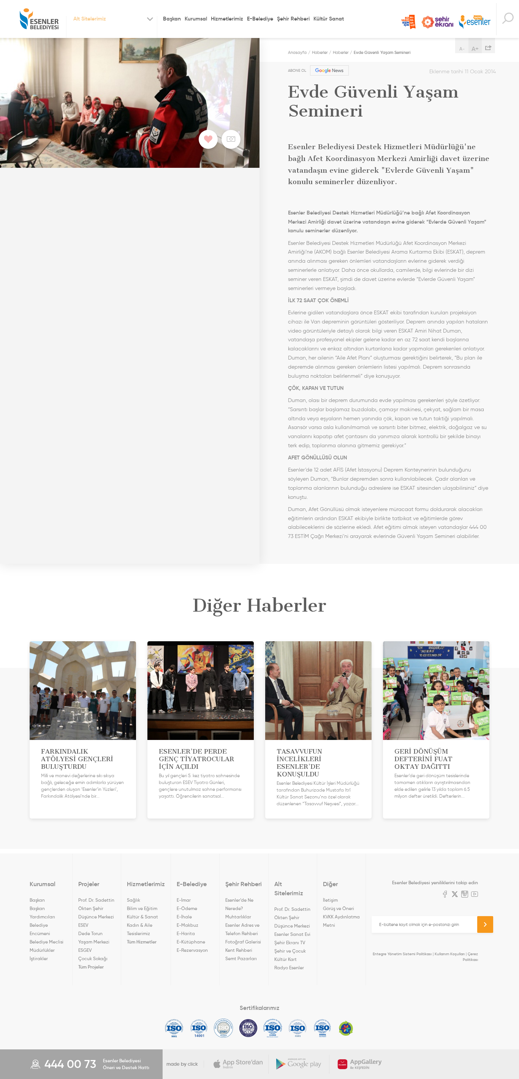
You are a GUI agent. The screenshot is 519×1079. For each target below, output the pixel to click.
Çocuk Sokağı (93, 958)
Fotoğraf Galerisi (243, 942)
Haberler (320, 52)
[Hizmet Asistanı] (507, 19)
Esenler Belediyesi (39, 19)
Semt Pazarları (241, 958)
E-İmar (184, 900)
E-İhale (184, 917)
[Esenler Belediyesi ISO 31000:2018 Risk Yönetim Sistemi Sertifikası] (273, 1028)
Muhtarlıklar (238, 917)
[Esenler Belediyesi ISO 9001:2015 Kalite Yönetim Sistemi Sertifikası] (174, 1028)
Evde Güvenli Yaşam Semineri (382, 52)
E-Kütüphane (191, 942)
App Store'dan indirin (238, 1064)
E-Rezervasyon (192, 950)
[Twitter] (454, 895)
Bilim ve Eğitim (142, 908)
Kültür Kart (285, 959)
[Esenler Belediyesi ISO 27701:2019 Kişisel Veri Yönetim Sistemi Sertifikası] (248, 1028)
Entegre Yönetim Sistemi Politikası (402, 953)
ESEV (83, 925)
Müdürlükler (42, 950)
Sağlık (133, 900)
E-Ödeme (187, 908)
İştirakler (39, 958)
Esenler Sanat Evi (292, 934)
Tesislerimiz (138, 933)
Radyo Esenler (475, 22)
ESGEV (85, 950)
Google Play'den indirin (299, 1064)
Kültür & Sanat (142, 917)
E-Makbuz (187, 925)
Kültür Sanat (328, 18)
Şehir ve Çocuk (290, 951)
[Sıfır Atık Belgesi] (346, 1028)
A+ (475, 48)
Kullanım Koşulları (450, 953)
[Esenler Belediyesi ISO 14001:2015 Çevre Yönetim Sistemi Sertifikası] (198, 1028)
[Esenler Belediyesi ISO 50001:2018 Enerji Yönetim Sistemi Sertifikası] (322, 1028)
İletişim (330, 900)
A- (462, 49)
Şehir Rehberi (293, 18)
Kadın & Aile (139, 925)
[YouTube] (474, 895)
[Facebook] (444, 895)
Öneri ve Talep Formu (408, 22)
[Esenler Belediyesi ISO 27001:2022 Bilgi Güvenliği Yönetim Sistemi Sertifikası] (223, 1028)
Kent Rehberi (238, 950)
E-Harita (186, 933)
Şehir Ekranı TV (437, 22)
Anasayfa (297, 52)
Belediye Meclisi (46, 942)
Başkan (172, 18)
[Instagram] (464, 895)
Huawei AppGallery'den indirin (359, 1064)
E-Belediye (260, 18)
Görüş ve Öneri (338, 908)
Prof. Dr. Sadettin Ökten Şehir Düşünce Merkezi (96, 908)
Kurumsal (196, 18)
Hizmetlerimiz (227, 18)
